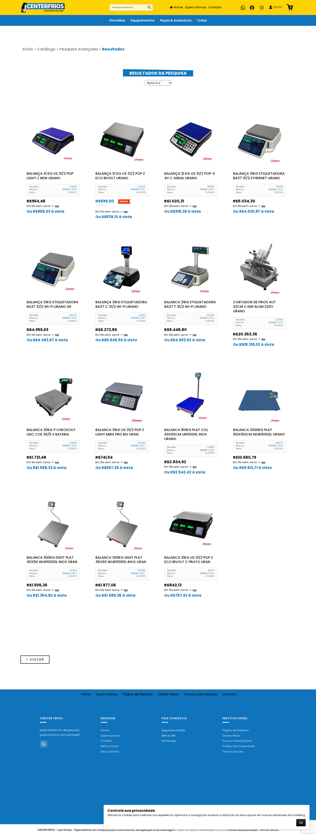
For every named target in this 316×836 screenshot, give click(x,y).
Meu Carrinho (110, 752)
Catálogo (46, 49)
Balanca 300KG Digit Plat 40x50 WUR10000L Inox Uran (52, 559)
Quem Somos (195, 7)
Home (178, 7)
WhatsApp (168, 741)
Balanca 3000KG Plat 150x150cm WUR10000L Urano (259, 432)
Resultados (113, 49)
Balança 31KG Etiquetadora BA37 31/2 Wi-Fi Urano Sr (52, 304)
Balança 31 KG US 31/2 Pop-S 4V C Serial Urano (189, 176)
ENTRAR (277, 7)
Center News (168, 694)
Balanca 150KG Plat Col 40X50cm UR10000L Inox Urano (186, 434)
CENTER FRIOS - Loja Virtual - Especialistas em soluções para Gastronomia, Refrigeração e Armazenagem (106, 830)
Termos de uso (269, 830)
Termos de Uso (233, 752)
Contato (215, 7)
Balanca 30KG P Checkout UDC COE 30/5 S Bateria (51, 432)
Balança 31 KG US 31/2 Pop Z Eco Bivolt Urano (120, 176)
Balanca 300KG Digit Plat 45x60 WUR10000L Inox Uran (120, 559)
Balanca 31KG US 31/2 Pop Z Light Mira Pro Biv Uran (119, 432)
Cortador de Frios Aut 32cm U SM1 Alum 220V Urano (254, 306)
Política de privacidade (242, 830)
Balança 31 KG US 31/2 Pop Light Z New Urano (50, 176)
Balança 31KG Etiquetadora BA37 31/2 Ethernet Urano (259, 176)
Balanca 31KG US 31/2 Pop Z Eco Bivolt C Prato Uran (188, 559)
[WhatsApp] (44, 744)
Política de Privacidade (238, 746)
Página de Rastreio (138, 694)
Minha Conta (109, 746)
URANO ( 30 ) (69, 189)
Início (28, 49)
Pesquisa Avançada (79, 49)
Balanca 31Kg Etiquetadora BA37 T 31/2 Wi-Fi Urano (190, 304)
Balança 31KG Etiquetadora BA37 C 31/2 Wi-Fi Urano (121, 304)
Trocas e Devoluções (200, 694)
